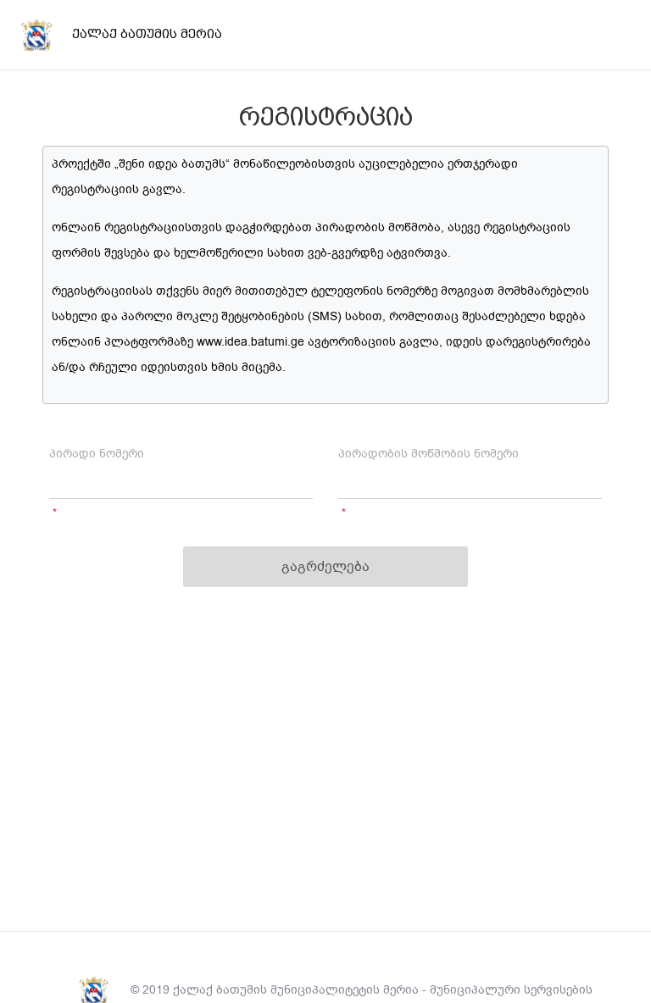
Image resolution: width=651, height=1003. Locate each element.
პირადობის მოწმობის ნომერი (428, 454)
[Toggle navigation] (625, 34)
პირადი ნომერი (96, 454)
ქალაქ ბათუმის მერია (147, 34)
